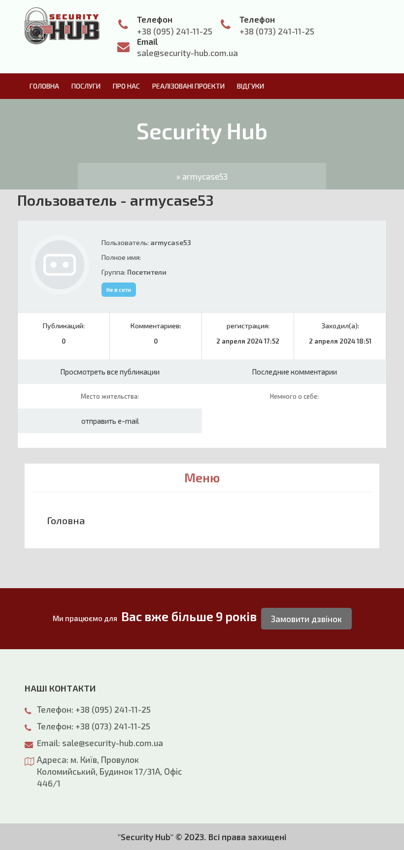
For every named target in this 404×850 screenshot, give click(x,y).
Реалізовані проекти (188, 86)
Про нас (126, 86)
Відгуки (250, 86)
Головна (44, 86)
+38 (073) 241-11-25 (276, 31)
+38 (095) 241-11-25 (174, 31)
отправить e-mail (110, 420)
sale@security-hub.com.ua (187, 53)
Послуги (86, 86)
